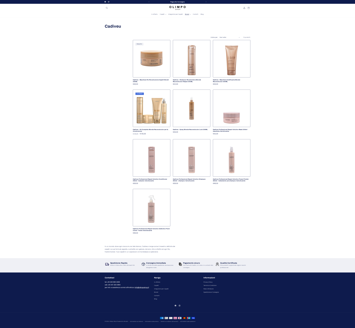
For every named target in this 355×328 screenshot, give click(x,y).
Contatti (156, 295)
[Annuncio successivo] (206, 2)
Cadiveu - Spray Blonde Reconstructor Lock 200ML (190, 129)
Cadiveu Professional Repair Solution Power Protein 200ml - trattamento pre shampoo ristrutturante (231, 180)
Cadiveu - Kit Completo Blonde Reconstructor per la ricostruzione (150, 130)
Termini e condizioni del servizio (169, 321)
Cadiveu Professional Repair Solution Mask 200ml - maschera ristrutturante (230, 130)
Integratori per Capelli (161, 289)
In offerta (157, 282)
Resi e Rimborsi (208, 289)
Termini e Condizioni (210, 285)
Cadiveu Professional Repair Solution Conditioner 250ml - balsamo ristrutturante (150, 180)
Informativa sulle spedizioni (187, 321)
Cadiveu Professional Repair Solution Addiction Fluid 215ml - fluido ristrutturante (151, 229)
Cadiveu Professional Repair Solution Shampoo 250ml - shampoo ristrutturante (189, 180)
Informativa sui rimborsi (136, 321)
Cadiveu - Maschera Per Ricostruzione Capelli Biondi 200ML (151, 80)
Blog (155, 299)
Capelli (156, 285)
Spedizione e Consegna (211, 292)
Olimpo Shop (112, 321)
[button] (107, 8)
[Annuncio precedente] (149, 2)
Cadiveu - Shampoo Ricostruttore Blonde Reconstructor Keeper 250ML (187, 80)
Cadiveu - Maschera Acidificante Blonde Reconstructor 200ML (226, 80)
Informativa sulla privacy (152, 321)
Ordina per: (214, 37)
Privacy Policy (208, 282)
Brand (156, 292)
